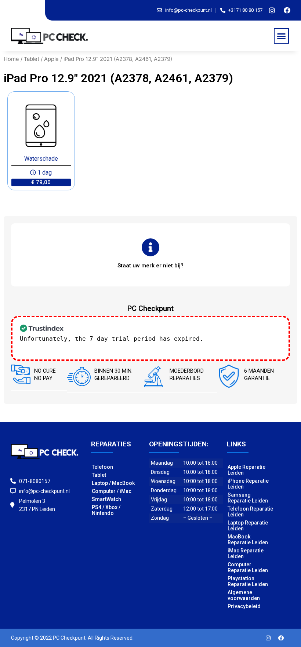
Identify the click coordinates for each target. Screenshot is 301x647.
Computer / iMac (111, 491)
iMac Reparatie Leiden (246, 553)
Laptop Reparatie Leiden (248, 525)
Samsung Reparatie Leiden (248, 498)
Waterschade (41, 158)
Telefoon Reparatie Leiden (250, 512)
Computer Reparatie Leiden (248, 567)
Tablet (31, 59)
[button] (282, 36)
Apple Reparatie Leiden (246, 470)
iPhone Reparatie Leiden (248, 484)
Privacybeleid (244, 606)
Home (11, 59)
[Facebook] (287, 10)
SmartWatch (106, 499)
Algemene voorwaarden (244, 595)
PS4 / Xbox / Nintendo (106, 510)
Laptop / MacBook (113, 483)
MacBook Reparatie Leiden (248, 539)
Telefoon (102, 467)
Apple (51, 59)
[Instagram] (272, 10)
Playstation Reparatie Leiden (248, 581)
